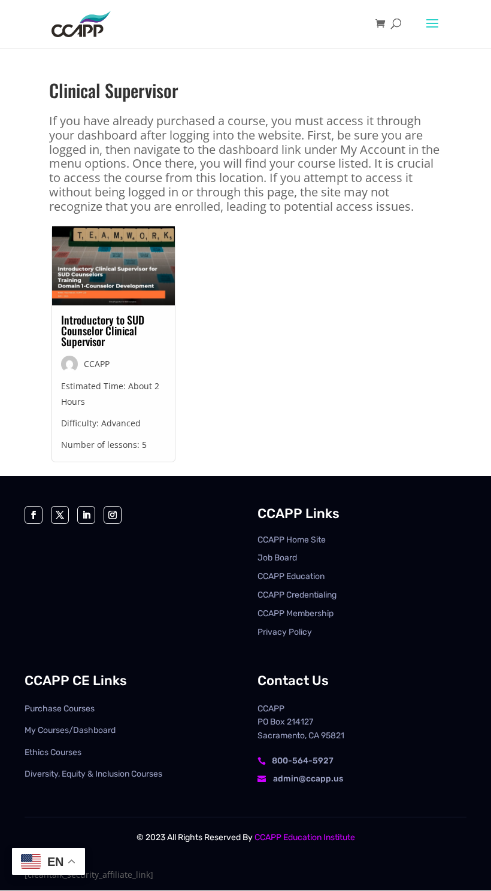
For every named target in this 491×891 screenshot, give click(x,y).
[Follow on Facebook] (34, 515)
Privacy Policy (284, 632)
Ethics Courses (53, 752)
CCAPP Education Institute (304, 837)
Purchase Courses (60, 709)
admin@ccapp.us (308, 779)
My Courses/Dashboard (70, 730)
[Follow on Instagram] (113, 515)
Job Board (277, 558)
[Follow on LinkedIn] (86, 515)
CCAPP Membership (295, 613)
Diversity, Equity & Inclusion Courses (93, 774)
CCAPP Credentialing (297, 595)
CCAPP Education (291, 576)
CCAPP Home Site (291, 540)
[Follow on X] (60, 515)
